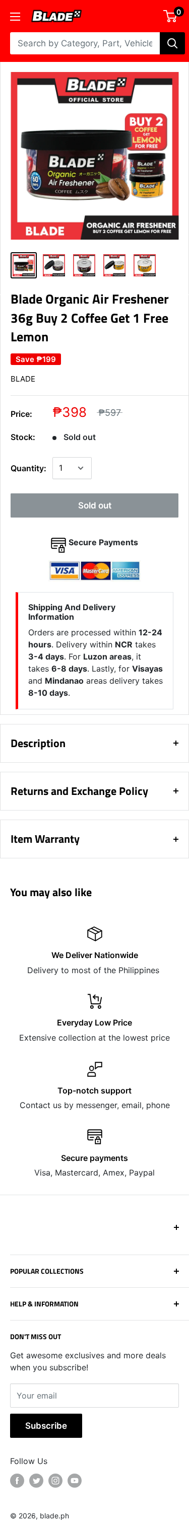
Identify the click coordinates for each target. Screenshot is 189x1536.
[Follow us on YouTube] (75, 1481)
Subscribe (46, 1426)
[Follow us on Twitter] (36, 1481)
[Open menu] (15, 17)
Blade (23, 379)
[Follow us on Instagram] (55, 1481)
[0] (170, 16)
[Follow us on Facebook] (17, 1481)
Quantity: (28, 468)
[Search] (172, 43)
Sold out (94, 505)
